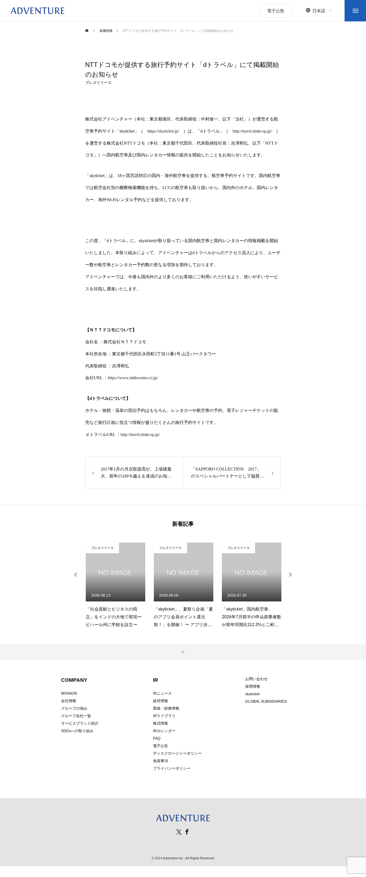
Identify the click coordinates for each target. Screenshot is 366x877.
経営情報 (160, 701)
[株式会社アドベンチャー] (37, 10)
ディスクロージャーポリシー (177, 753)
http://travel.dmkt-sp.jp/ (252, 131)
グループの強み (74, 708)
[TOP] (183, 651)
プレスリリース (98, 82)
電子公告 (160, 746)
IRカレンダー (164, 731)
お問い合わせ (256, 679)
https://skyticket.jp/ (163, 131)
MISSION (69, 693)
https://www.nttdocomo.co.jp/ (133, 377)
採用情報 (252, 686)
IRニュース (162, 693)
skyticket (252, 694)
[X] (179, 832)
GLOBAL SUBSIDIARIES (266, 701)
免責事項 (160, 761)
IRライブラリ (164, 716)
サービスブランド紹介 (80, 723)
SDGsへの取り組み (77, 731)
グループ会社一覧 (76, 716)
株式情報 (160, 723)
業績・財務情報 (166, 708)
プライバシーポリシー (172, 768)
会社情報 (68, 701)
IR (155, 680)
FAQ (156, 738)
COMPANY (74, 680)
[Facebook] (187, 832)
